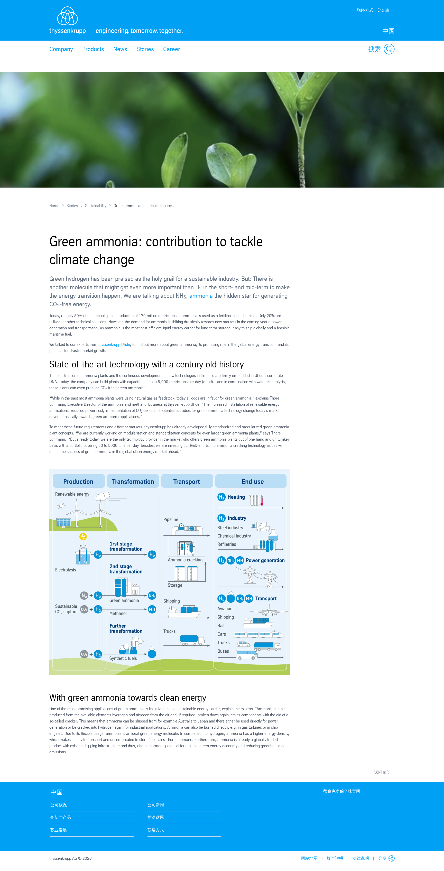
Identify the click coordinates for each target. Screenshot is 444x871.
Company (61, 49)
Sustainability (95, 205)
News (120, 49)
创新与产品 (60, 817)
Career (171, 49)
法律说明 (361, 858)
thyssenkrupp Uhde (113, 344)
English (383, 10)
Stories (145, 49)
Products (93, 49)
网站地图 (309, 858)
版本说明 (335, 858)
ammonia (201, 295)
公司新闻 (155, 804)
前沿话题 (155, 817)
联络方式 (365, 10)
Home (54, 205)
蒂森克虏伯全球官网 (341, 791)
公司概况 (58, 804)
